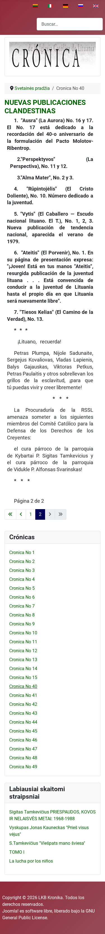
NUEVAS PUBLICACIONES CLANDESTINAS (45, 106)
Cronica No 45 (23, 731)
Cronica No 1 (22, 552)
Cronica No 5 (22, 588)
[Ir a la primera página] (10, 514)
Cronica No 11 (23, 641)
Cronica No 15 (23, 677)
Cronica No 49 (23, 766)
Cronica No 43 (23, 713)
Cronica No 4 (22, 579)
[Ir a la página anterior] (21, 514)
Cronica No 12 (23, 650)
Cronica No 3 (22, 570)
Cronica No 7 (22, 606)
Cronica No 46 (23, 740)
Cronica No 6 (22, 597)
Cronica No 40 (23, 686)
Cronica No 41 (23, 695)
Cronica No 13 (23, 659)
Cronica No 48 (23, 757)
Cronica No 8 (22, 615)
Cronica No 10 (23, 632)
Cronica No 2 (22, 561)
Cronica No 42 (23, 704)
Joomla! (10, 911)
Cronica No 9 (22, 624)
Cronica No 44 (23, 722)
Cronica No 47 (23, 749)
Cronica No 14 (23, 668)
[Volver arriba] (95, 924)
